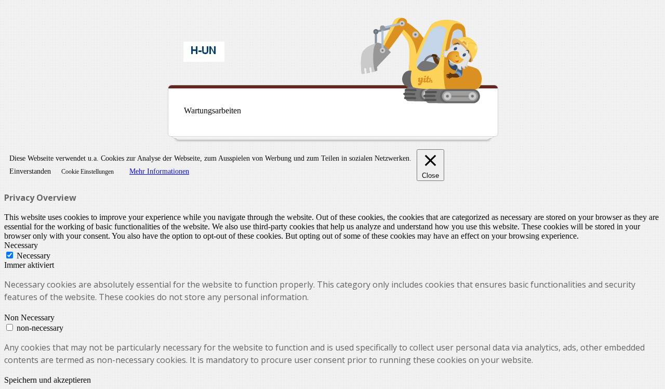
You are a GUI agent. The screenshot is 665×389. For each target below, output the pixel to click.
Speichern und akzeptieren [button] (47, 379)
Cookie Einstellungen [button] (87, 171)
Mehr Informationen (159, 171)
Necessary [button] (21, 245)
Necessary (33, 255)
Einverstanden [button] (30, 171)
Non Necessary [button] (29, 317)
